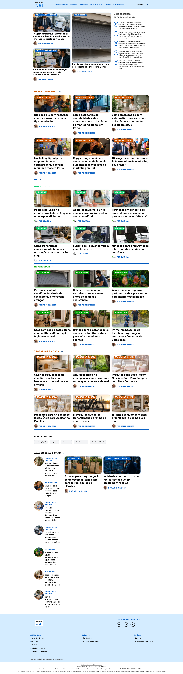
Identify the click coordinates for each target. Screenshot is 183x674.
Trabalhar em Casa (81, 442)
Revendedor (66, 442)
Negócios (54, 442)
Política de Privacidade (87, 665)
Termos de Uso (98, 665)
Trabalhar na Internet (98, 442)
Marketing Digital (41, 442)
